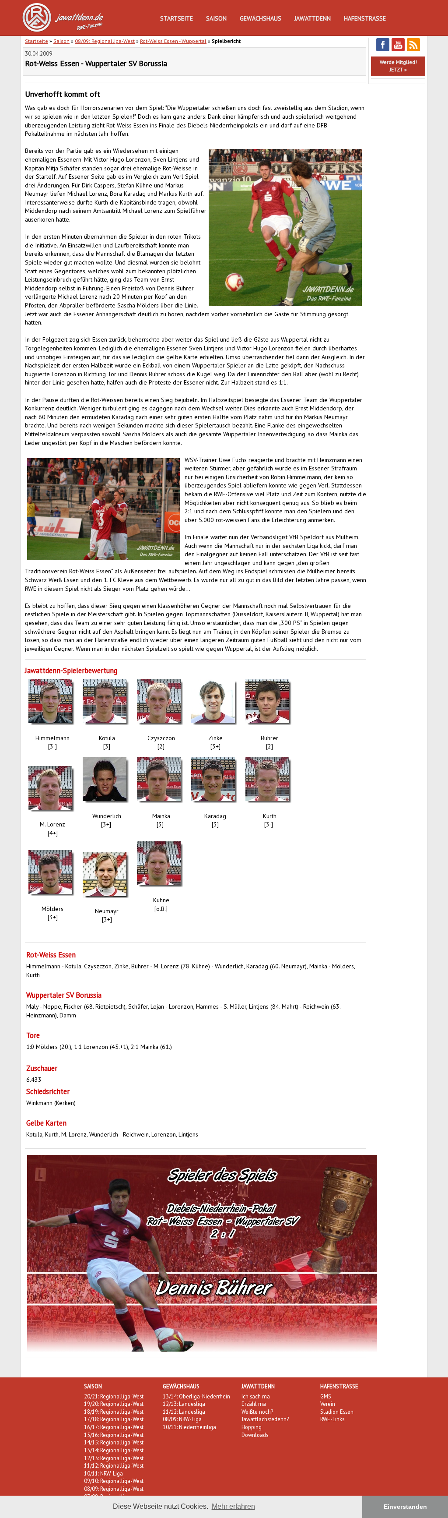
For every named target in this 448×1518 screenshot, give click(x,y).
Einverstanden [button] (405, 1506)
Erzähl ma (254, 1403)
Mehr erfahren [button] (233, 1506)
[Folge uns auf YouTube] (398, 49)
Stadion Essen (337, 1411)
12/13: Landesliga (184, 1403)
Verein (327, 1403)
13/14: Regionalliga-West (114, 1450)
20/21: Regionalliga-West (114, 1396)
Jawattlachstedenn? (265, 1419)
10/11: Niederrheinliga (189, 1426)
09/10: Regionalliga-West (114, 1480)
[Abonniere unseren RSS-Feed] (413, 49)
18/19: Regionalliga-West (114, 1411)
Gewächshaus (260, 18)
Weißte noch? (257, 1411)
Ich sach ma (256, 1396)
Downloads (255, 1434)
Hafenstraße (365, 18)
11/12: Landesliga (184, 1411)
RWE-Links (332, 1419)
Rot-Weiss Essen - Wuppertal (173, 41)
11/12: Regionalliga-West (114, 1465)
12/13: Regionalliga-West (114, 1458)
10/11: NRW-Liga (103, 1473)
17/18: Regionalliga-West (114, 1419)
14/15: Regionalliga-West (114, 1442)
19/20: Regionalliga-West (114, 1403)
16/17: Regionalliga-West (114, 1426)
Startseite (176, 18)
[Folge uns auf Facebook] (383, 49)
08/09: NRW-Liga (182, 1419)
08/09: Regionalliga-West (105, 41)
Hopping (252, 1426)
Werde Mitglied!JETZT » (398, 66)
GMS (325, 1396)
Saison (216, 18)
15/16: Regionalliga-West (114, 1434)
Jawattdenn (312, 18)
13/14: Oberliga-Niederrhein (196, 1396)
